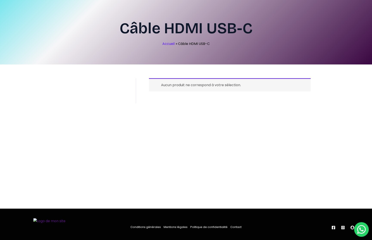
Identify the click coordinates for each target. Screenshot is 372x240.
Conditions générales (145, 227)
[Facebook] (333, 227)
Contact (236, 227)
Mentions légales (176, 227)
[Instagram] (343, 227)
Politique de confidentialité (209, 227)
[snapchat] (352, 227)
